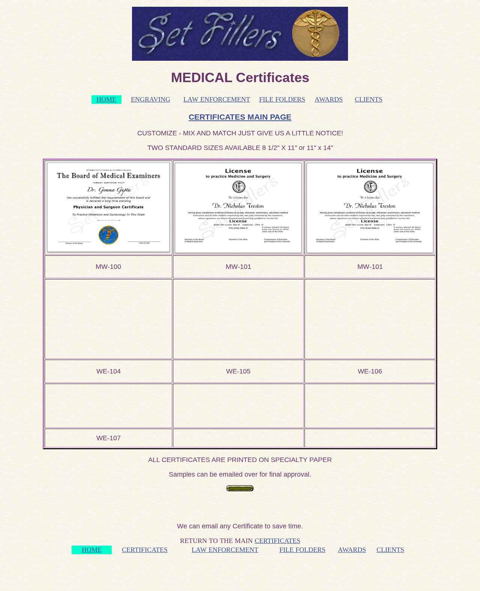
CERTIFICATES (277, 540)
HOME (106, 99)
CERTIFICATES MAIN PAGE (240, 116)
